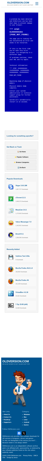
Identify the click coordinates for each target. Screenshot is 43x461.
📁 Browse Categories (21, 162)
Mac (25, 417)
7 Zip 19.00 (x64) (21, 304)
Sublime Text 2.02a (23, 256)
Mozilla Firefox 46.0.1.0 (24, 268)
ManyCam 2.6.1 (21, 210)
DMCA (36, 455)
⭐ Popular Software (21, 157)
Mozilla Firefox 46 (22, 280)
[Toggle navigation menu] (36, 3)
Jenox (16, 457)
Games (26, 425)
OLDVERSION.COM (18, 2)
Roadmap (7, 420)
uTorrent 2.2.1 (21, 197)
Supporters (7, 422)
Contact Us (7, 417)
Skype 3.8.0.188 (21, 185)
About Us (7, 414)
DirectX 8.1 (20, 234)
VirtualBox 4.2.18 (22, 292)
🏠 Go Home (21, 152)
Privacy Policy (27, 455)
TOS (3, 457)
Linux (25, 420)
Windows (27, 414)
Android (26, 422)
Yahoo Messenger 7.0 (23, 222)
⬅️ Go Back (22, 167)
